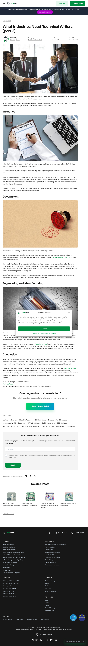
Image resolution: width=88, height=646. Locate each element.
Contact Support (8, 619)
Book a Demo (49, 586)
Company (53, 333)
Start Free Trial (40, 406)
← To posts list (7, 21)
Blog (46, 600)
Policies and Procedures (52, 565)
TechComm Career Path (35, 40)
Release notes (7, 570)
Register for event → (45, 12)
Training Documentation (52, 552)
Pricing (47, 583)
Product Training (50, 608)
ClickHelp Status (46, 634)
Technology (60, 426)
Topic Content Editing (9, 549)
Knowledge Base (50, 547)
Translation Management (10, 565)
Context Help (49, 560)
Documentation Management (58, 420)
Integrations (6, 567)
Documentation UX (9, 423)
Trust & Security (50, 581)
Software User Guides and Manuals (55, 544)
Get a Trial (48, 588)
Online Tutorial (49, 549)
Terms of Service (64, 630)
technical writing (41, 344)
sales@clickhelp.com (59, 533)
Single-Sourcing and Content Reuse (13, 552)
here (43, 99)
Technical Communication (30, 426)
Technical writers (70, 368)
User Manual (20, 619)
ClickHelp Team (15, 40)
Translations (71, 426)
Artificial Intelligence (10, 420)
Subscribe (12, 465)
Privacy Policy (45, 333)
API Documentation (51, 562)
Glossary (47, 605)
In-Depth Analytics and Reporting (13, 560)
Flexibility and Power (9, 547)
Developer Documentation (53, 557)
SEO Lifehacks (62, 423)
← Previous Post (8, 514)
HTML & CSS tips (33, 423)
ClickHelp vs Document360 (11, 581)
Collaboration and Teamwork (11, 555)
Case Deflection (50, 555)
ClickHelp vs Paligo (8, 594)
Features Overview (8, 544)
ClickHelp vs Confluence (10, 586)
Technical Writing (48, 426)
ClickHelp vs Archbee (9, 591)
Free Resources (49, 610)
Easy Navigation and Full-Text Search (14, 557)
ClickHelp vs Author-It (9, 596)
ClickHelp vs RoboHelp (9, 588)
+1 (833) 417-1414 (79, 533)
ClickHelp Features (25, 420)
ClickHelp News (40, 420)
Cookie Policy (36, 333)
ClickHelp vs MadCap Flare (10, 583)
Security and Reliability (10, 562)
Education (21, 423)
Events (47, 603)
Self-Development (48, 423)
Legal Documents (50, 591)
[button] (69, 313)
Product (6, 541)
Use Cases (49, 541)
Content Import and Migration (11, 573)
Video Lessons (44, 619)
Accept (44, 329)
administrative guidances (61, 257)
